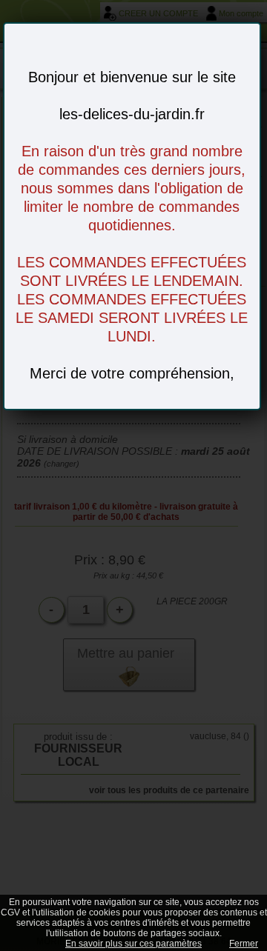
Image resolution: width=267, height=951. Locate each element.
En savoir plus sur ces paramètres (133, 943)
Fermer (243, 943)
